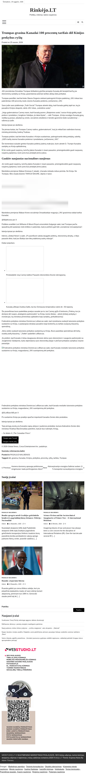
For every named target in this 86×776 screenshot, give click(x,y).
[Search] (82, 22)
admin (4, 524)
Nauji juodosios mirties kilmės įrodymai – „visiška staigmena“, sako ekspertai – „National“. (31, 628)
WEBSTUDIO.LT (8, 755)
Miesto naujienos (16, 769)
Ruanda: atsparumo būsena (13, 581)
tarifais (56, 458)
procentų (44, 458)
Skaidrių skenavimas (53, 767)
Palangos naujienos (57, 772)
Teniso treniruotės (73, 769)
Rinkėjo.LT (43, 10)
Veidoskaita (59, 769)
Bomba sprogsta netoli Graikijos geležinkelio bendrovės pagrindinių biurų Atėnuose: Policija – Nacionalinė (22, 517)
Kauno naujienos (24, 772)
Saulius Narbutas (31, 769)
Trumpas (63, 458)
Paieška (5, 607)
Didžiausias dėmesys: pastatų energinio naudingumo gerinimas (22, 624)
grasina (15, 458)
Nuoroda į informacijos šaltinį (13, 451)
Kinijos (29, 458)
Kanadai (22, 458)
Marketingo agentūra (16, 767)
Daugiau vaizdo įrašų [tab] (10, 442)
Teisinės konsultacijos (35, 767)
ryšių (51, 458)
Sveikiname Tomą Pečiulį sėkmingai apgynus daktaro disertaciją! (23, 620)
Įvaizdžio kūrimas (46, 769)
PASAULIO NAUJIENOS (20, 455)
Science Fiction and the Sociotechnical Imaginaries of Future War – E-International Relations (62, 517)
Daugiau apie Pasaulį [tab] (10, 438)
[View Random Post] (78, 22)
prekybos (36, 458)
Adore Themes (7, 760)
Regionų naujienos (39, 772)
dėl (10, 458)
